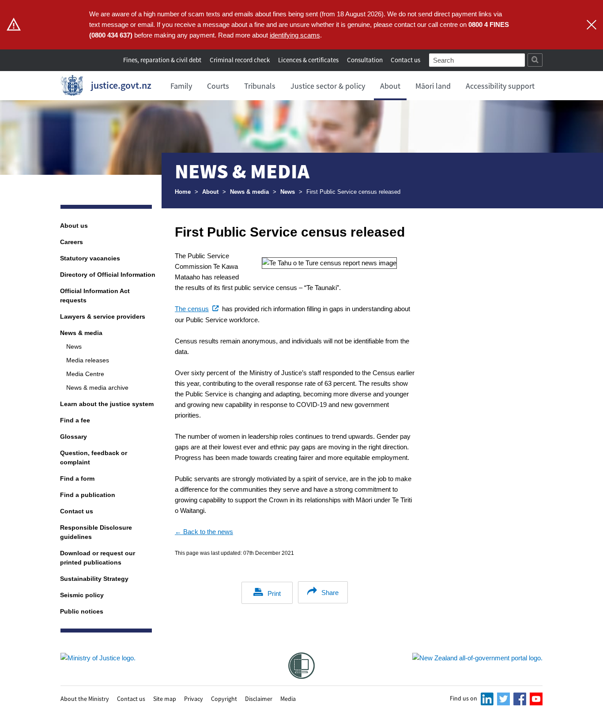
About (390, 86)
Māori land (433, 86)
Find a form (77, 478)
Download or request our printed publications (97, 558)
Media (288, 698)
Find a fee (75, 420)
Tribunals (259, 86)
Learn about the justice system (107, 403)
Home (183, 191)
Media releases (87, 360)
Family (181, 86)
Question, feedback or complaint (93, 457)
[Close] (591, 25)
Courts (218, 86)
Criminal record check (240, 60)
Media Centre (85, 373)
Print (274, 593)
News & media (249, 191)
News (287, 191)
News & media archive (97, 387)
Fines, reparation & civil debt (162, 60)
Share (330, 592)
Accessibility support (500, 86)
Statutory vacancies (90, 258)
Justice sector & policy (327, 86)
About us (74, 225)
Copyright (224, 698)
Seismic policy (82, 595)
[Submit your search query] (535, 60)
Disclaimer (258, 698)
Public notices (81, 611)
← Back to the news (204, 531)
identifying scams (295, 35)
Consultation (365, 60)
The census (197, 309)
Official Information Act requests (95, 295)
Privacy (193, 698)
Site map (164, 698)
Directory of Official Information (107, 274)
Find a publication (87, 494)
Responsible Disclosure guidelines (96, 532)
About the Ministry (84, 698)
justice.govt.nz (121, 85)
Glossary (73, 436)
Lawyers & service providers (102, 316)
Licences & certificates (308, 60)
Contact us (405, 60)
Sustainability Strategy (94, 578)
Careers (71, 241)
